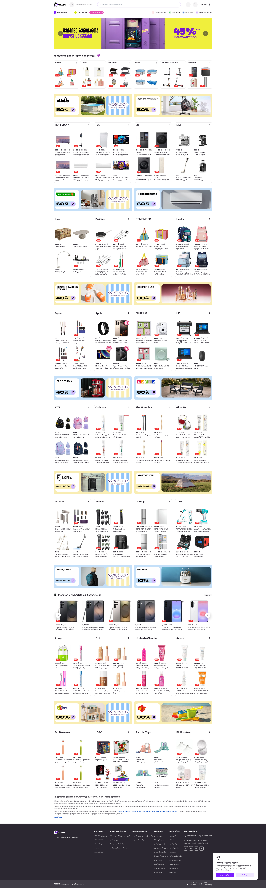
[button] (80, 12)
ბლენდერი (173, 868)
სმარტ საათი (159, 864)
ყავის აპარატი (174, 864)
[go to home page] (60, 4)
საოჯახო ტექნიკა (124, 811)
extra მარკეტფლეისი (101, 836)
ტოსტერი (172, 872)
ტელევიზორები (158, 811)
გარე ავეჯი (158, 836)
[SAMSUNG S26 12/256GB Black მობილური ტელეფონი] (146, 611)
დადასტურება (225, 875)
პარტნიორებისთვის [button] (139, 831)
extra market (98, 840)
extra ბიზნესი (99, 844)
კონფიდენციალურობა (118, 848)
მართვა (245, 875)
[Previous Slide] (60, 33)
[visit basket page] (195, 4)
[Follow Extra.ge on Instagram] (191, 848)
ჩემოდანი (158, 872)
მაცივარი (172, 852)
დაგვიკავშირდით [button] (190, 831)
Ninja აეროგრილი (161, 856)
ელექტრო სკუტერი (161, 848)
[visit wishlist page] (188, 4)
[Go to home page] (61, 832)
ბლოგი (96, 848)
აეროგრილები (175, 860)
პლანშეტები (174, 848)
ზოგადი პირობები (138, 840)
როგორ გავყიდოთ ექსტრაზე (142, 836)
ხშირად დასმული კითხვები (120, 836)
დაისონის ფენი (160, 852)
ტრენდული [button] (158, 831)
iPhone (171, 840)
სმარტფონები (136, 811)
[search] (100, 5)
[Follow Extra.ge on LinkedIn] (201, 848)
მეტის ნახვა (58, 817)
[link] (133, 33)
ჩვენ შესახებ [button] (98, 831)
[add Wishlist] (76, 602)
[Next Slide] (205, 33)
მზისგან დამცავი (160, 840)
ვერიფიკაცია (115, 840)
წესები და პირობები (118, 844)
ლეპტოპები (146, 811)
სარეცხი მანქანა (175, 856)
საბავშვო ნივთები (171, 811)
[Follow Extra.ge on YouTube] (196, 848)
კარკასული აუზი (160, 844)
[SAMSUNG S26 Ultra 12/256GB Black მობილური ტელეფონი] (93, 611)
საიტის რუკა (98, 852)
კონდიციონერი (160, 868)
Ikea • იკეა (158, 860)
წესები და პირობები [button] (118, 831)
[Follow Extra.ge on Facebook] (186, 848)
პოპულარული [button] (174, 831)
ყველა (207, 595)
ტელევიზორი (174, 836)
